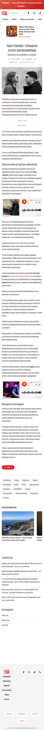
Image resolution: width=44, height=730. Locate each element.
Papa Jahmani (7, 493)
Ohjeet (7, 695)
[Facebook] (28, 13)
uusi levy (6, 498)
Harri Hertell (6, 485)
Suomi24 (5, 625)
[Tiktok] (40, 13)
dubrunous (25, 480)
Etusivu (5, 19)
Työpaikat (7, 686)
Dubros (16, 480)
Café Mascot (7, 480)
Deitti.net (5, 615)
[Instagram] (34, 13)
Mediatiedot (7, 681)
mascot (27, 489)
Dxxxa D (35, 480)
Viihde (14, 19)
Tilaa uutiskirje (7, 690)
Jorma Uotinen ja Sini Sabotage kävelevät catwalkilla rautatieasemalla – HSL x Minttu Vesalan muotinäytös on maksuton (21, 582)
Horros (24, 485)
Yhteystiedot (7, 677)
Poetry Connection (21, 493)
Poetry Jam (34, 493)
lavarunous (6, 489)
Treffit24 (22, 721)
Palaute (6, 699)
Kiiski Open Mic (34, 485)
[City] (6, 672)
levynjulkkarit (18, 489)
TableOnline (6, 620)
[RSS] (40, 672)
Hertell (16, 485)
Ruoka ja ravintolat (27, 19)
